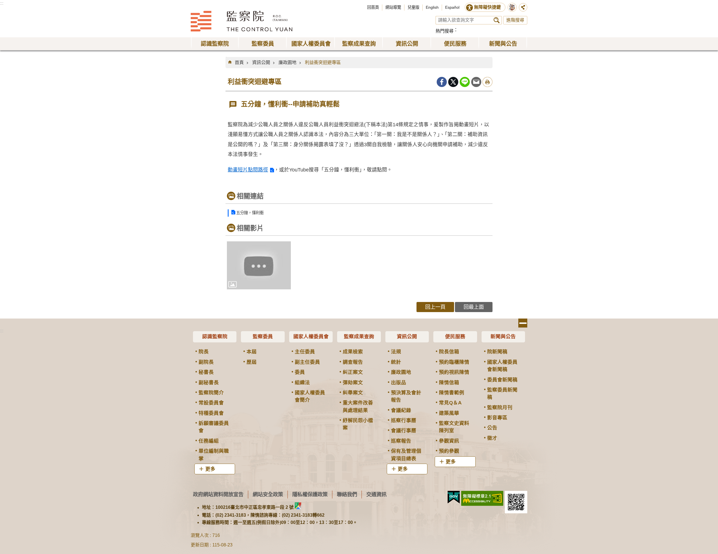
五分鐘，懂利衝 (250, 212)
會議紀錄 (401, 410)
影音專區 (497, 417)
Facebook (442, 82)
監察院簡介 (211, 392)
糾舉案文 (353, 392)
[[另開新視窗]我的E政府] (454, 497)
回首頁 (373, 7)
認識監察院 (214, 336)
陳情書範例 (451, 392)
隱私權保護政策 (310, 494)
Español (452, 7)
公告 (492, 428)
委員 (300, 372)
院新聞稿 (497, 351)
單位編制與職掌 (214, 454)
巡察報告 (401, 441)
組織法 (302, 382)
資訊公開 (261, 62)
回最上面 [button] (474, 307)
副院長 (206, 362)
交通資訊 (376, 494)
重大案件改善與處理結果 (358, 406)
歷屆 (252, 362)
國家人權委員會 (311, 336)
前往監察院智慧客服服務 (512, 7)
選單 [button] (522, 323)
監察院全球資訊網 (241, 21)
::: (1, 3)
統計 (396, 362)
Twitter (453, 82)
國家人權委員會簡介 (310, 396)
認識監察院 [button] (215, 44)
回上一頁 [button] (435, 307)
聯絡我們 (347, 494)
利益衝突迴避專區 (323, 62)
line (465, 82)
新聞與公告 (503, 336)
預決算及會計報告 (406, 396)
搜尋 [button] (496, 20)
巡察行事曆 (403, 420)
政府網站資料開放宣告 (218, 494)
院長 (204, 351)
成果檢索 (353, 351)
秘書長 (206, 372)
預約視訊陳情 (454, 372)
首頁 (239, 62)
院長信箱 (449, 351)
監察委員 (263, 336)
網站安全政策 (268, 494)
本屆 (252, 351)
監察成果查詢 (359, 336)
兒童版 (413, 7)
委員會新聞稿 (502, 380)
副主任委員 (307, 362)
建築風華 (449, 413)
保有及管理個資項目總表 (406, 454)
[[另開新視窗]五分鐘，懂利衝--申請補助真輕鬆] (259, 265)
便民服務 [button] (455, 44)
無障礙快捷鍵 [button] (487, 7)
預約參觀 (449, 451)
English (432, 7)
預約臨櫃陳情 (454, 362)
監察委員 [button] (263, 44)
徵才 (492, 438)
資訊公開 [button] (407, 44)
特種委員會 (211, 413)
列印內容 (487, 82)
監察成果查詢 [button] (359, 44)
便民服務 (455, 336)
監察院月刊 (499, 407)
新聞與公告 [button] (503, 44)
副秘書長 (209, 382)
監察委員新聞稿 (502, 393)
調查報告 (353, 362)
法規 (396, 351)
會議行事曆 (403, 430)
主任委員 (305, 351)
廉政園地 (287, 62)
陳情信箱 (449, 382)
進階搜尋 (515, 20)
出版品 (398, 382)
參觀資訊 (449, 441)
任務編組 (209, 441)
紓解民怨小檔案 (358, 424)
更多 (210, 469)
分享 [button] (523, 7)
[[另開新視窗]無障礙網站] (482, 498)
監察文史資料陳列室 (454, 426)
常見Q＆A (450, 403)
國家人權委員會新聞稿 (502, 365)
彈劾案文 (353, 382)
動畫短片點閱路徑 (248, 170)
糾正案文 (353, 372)
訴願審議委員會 (214, 426)
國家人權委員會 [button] (311, 44)
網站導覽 (393, 7)
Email (476, 82)
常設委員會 (211, 403)
